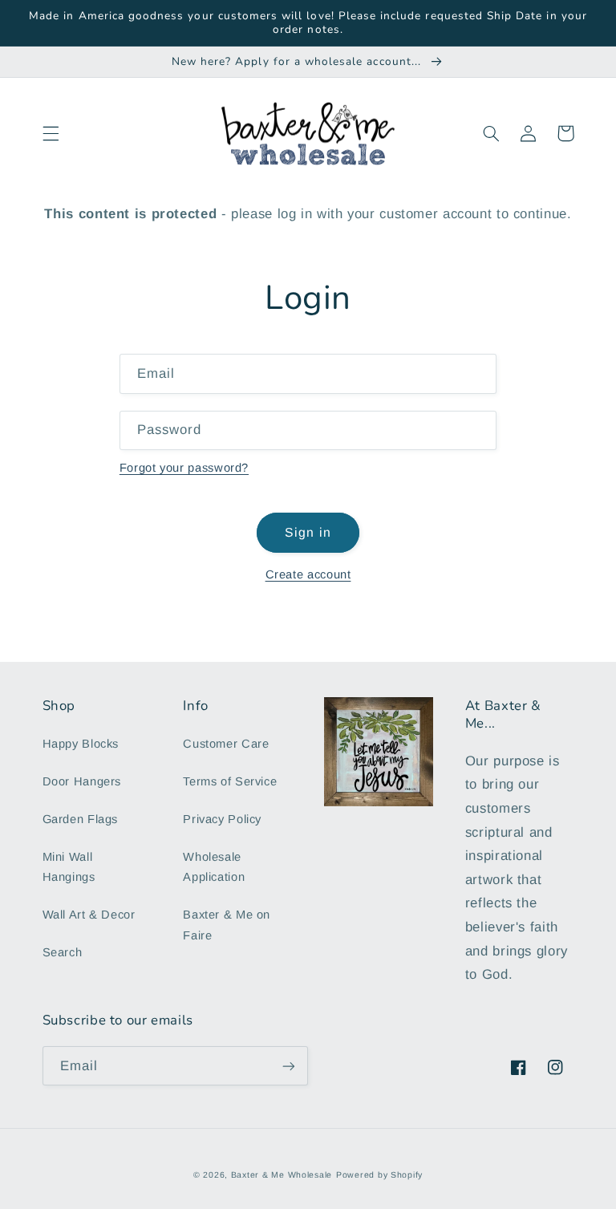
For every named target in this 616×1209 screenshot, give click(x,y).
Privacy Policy (222, 819)
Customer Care (226, 743)
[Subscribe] (288, 1065)
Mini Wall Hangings (69, 867)
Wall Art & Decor (89, 914)
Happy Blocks (81, 743)
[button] (50, 133)
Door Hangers (82, 781)
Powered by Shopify (379, 1174)
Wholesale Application (214, 867)
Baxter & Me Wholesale (281, 1174)
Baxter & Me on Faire (226, 925)
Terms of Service (230, 781)
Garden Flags (81, 819)
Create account (308, 574)
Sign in (307, 532)
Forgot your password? (184, 467)
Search (63, 952)
